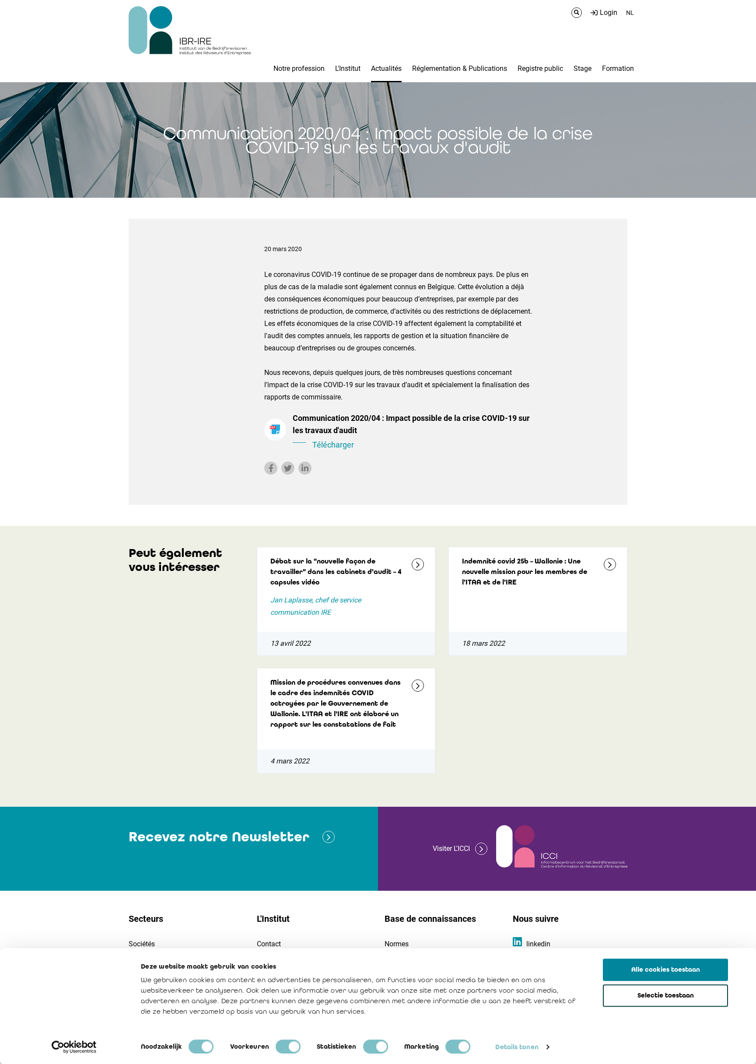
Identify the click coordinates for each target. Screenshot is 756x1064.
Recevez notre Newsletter (219, 836)
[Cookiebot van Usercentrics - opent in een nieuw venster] (74, 1047)
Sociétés (142, 944)
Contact (269, 944)
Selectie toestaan (665, 995)
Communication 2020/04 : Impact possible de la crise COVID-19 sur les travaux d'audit (411, 431)
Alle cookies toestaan (665, 969)
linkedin (538, 944)
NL (630, 12)
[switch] (288, 1047)
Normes (397, 944)
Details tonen (516, 1047)
